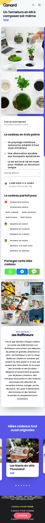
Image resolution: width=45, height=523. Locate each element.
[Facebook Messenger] (22, 272)
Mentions (28, 496)
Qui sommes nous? (34, 498)
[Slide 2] (18, 485)
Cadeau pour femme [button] (22, 506)
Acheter (22, 515)
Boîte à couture (21, 466)
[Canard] (10, 5)
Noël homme (11, 217)
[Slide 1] (16, 485)
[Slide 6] (29, 485)
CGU (12, 499)
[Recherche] (32, 5)
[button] (39, 5)
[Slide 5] (26, 485)
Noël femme (26, 217)
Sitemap (19, 496)
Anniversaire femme (19, 207)
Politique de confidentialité (13, 498)
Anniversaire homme (19, 202)
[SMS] (34, 272)
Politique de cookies (24, 499)
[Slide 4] (24, 485)
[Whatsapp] (10, 272)
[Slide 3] (21, 485)
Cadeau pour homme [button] (22, 510)
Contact (38, 496)
